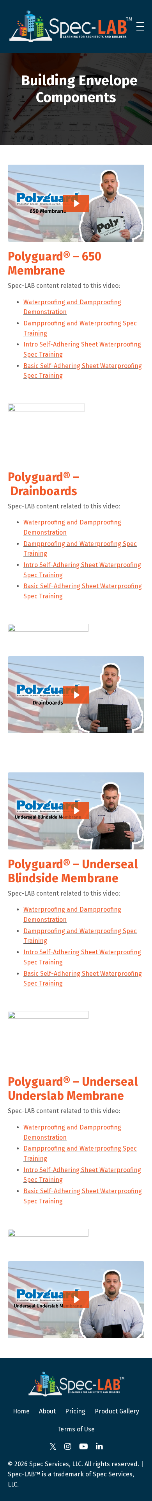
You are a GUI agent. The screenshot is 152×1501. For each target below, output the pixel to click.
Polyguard (35, 257)
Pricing (75, 1411)
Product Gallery (117, 1411)
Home (21, 1411)
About (47, 1411)
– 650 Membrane (54, 264)
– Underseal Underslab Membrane (73, 1089)
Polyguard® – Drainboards (43, 484)
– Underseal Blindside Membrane (73, 871)
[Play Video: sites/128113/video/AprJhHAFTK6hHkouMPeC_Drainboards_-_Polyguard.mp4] (76, 695)
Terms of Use (76, 1429)
